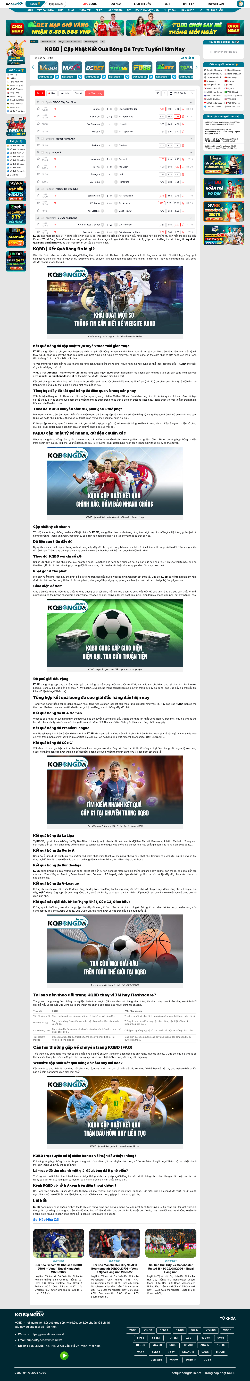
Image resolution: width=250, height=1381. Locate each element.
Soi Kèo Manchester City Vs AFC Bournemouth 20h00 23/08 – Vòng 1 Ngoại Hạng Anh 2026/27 (114, 1268)
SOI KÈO (116, 3)
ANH (30, 10)
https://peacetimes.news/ (47, 1334)
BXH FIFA (188, 3)
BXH (167, 3)
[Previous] (33, 67)
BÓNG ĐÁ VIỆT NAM (147, 10)
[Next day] (192, 93)
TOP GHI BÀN (215, 3)
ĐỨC (60, 10)
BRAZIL (100, 10)
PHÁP (71, 10)
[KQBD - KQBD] (14, 4)
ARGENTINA (115, 10)
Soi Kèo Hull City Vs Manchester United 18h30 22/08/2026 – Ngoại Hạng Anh (171, 1268)
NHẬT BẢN (170, 10)
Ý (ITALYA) (85, 10)
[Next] (196, 67)
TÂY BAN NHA (45, 10)
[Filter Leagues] (158, 93)
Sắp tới (78, 93)
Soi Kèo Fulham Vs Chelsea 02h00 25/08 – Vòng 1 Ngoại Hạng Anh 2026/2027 (59, 1268)
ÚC (200, 10)
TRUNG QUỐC (214, 10)
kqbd (189, 239)
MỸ (129, 10)
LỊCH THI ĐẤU (142, 3)
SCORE (90, 3)
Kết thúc (65, 93)
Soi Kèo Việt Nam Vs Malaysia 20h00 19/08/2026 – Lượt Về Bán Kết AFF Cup (221, 147)
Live (53, 93)
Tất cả (40, 93)
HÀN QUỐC (187, 10)
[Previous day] (164, 93)
